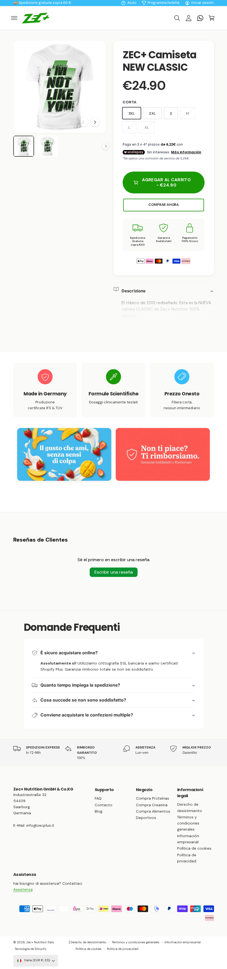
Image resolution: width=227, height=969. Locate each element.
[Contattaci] (200, 18)
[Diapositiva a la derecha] (95, 122)
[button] (14, 18)
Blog (98, 811)
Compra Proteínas (152, 798)
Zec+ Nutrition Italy (40, 942)
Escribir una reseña (113, 572)
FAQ (98, 798)
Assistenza (23, 889)
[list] (113, 390)
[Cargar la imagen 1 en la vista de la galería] (23, 146)
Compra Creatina (151, 804)
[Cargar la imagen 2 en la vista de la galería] (47, 146)
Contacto (103, 804)
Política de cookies (194, 848)
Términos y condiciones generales (188, 823)
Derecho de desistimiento (189, 807)
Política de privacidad (186, 857)
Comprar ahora (163, 205)
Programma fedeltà (163, 2)
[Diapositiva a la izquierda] (83, 122)
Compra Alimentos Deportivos (153, 814)
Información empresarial (188, 838)
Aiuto (131, 2)
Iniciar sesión (202, 2)
